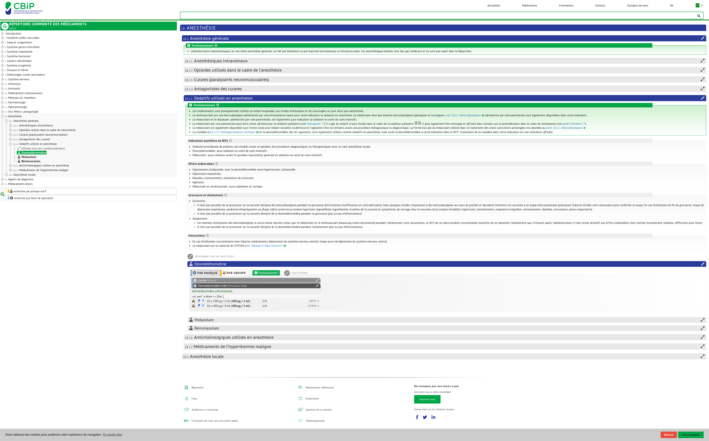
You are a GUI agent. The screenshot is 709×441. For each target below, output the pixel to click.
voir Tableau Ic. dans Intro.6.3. (264, 245)
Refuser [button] (669, 434)
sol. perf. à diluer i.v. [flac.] (208, 296)
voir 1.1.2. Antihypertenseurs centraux (232, 132)
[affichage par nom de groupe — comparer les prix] (193, 301)
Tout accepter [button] (691, 434)
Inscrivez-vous (427, 399)
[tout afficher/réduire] (317, 280)
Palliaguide (313, 123)
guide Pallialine (572, 123)
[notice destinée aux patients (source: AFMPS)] (203, 301)
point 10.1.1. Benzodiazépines (564, 128)
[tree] (81, 108)
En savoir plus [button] (112, 434)
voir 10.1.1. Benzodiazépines (463, 115)
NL (672, 5)
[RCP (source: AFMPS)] (199, 301)
